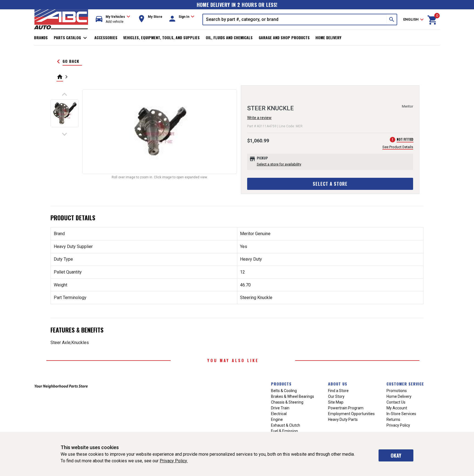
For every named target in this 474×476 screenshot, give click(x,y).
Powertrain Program (345, 408)
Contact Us (395, 402)
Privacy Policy (398, 425)
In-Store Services (401, 414)
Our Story (336, 396)
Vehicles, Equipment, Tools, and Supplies (161, 37)
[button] (113, 19)
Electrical (279, 414)
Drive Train (280, 408)
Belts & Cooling (284, 390)
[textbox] (295, 19)
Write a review (259, 118)
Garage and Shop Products (284, 37)
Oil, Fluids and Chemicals (229, 37)
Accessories (105, 37)
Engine (277, 419)
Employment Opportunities (351, 414)
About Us (337, 384)
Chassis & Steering (287, 402)
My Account (396, 408)
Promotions (396, 390)
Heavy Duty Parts (343, 419)
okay (396, 455)
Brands (41, 37)
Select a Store (330, 184)
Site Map (335, 402)
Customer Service (405, 384)
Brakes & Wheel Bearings (292, 396)
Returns (393, 419)
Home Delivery (328, 37)
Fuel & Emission (284, 431)
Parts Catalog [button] (71, 38)
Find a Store (338, 390)
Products (281, 384)
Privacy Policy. (174, 460)
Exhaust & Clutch (285, 425)
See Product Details (397, 147)
